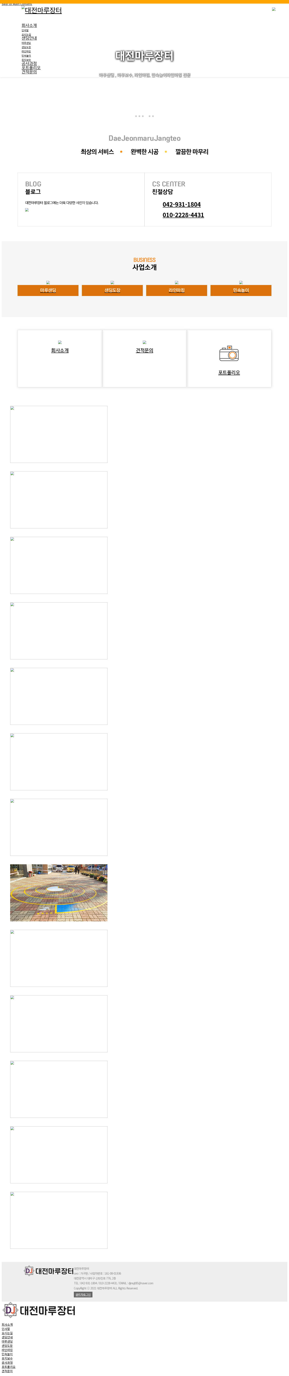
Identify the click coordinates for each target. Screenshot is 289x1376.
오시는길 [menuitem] (7, 1333)
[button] (136, 116)
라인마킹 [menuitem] (7, 1350)
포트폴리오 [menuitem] (8, 1367)
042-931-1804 (182, 204)
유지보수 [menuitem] (7, 1358)
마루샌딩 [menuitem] (7, 1341)
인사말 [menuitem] (6, 1329)
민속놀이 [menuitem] (7, 1354)
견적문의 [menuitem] (7, 1371)
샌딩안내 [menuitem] (7, 1337)
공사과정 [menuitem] (7, 1362)
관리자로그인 (83, 1294)
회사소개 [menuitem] (7, 1324)
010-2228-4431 (183, 214)
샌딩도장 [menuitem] (7, 1345)
